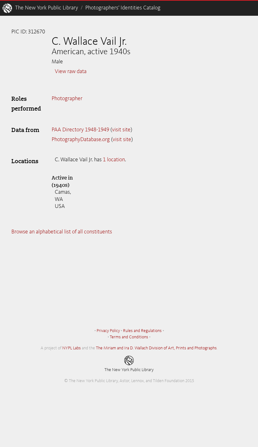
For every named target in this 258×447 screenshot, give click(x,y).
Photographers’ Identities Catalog (122, 8)
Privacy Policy (108, 331)
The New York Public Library (46, 8)
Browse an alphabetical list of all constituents (61, 232)
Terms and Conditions (129, 337)
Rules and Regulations (142, 331)
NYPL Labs (71, 348)
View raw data (71, 71)
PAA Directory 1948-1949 (80, 130)
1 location (114, 160)
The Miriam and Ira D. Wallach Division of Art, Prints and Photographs (156, 348)
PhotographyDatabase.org (81, 139)
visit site (121, 130)
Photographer (67, 98)
